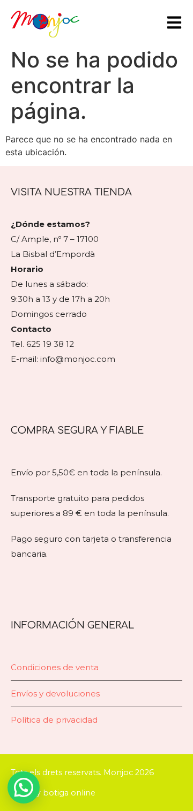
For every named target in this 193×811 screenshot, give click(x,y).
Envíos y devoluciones (55, 693)
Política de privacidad (54, 720)
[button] (24, 787)
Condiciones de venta (55, 667)
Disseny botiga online (53, 793)
